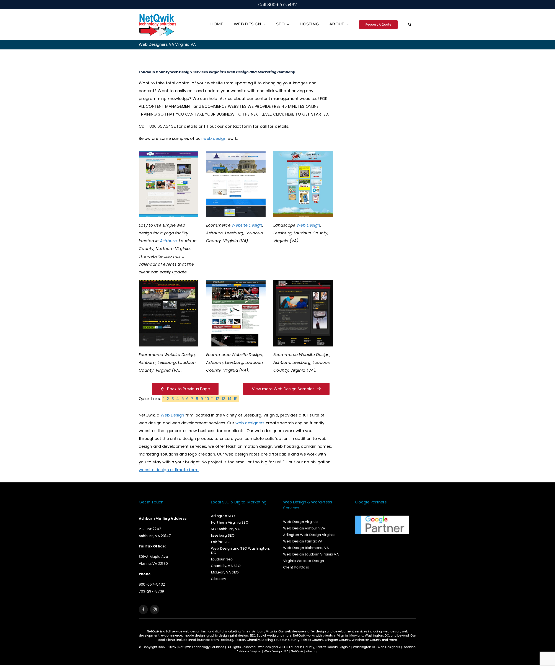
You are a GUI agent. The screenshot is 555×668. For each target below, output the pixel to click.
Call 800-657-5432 (277, 4)
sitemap (312, 651)
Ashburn (168, 240)
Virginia (342, 635)
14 (230, 398)
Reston (240, 640)
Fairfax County (312, 640)
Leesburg (226, 640)
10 (207, 398)
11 (212, 398)
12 (218, 398)
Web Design (308, 225)
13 (223, 398)
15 (236, 398)
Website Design (247, 225)
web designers (250, 423)
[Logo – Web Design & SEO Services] (157, 14)
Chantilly (253, 640)
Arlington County (337, 640)
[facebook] (143, 609)
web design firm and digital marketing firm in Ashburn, (224, 631)
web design (214, 138)
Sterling (267, 640)
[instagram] (154, 609)
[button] (409, 24)
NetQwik (297, 651)
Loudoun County (286, 640)
